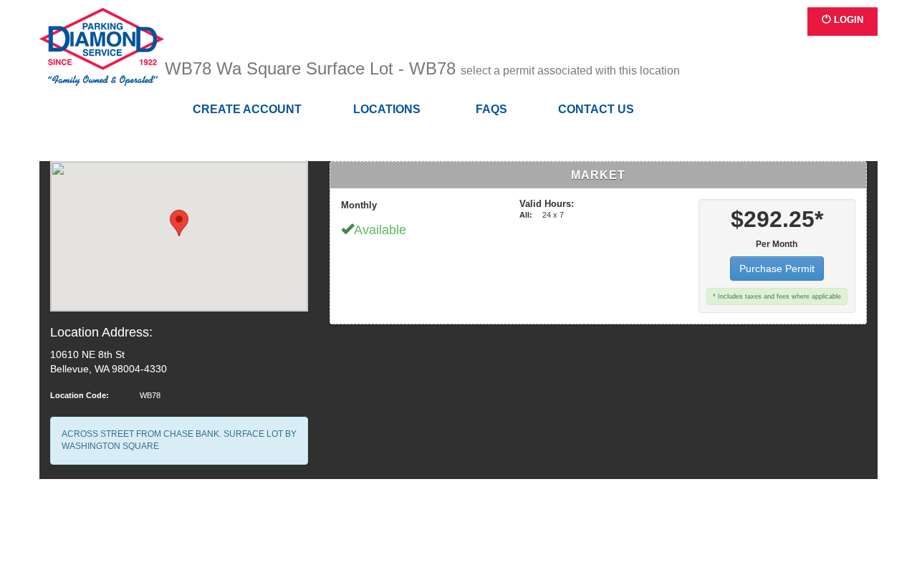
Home (102, 47)
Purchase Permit (777, 268)
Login (847, 19)
